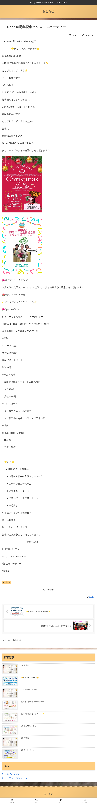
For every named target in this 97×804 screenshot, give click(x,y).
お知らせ (7, 582)
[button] (90, 440)
